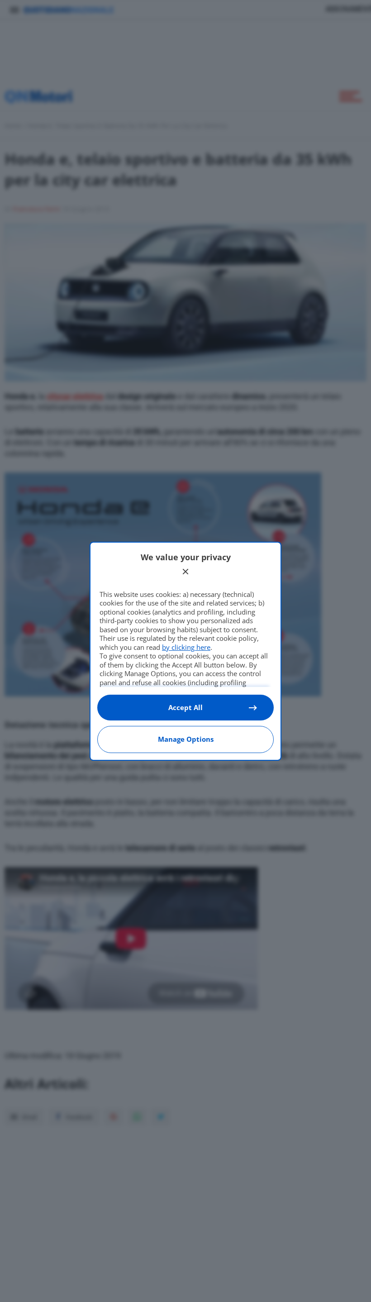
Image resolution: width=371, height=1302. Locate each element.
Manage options (186, 739)
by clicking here (186, 647)
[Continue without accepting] (185, 571)
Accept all (185, 707)
